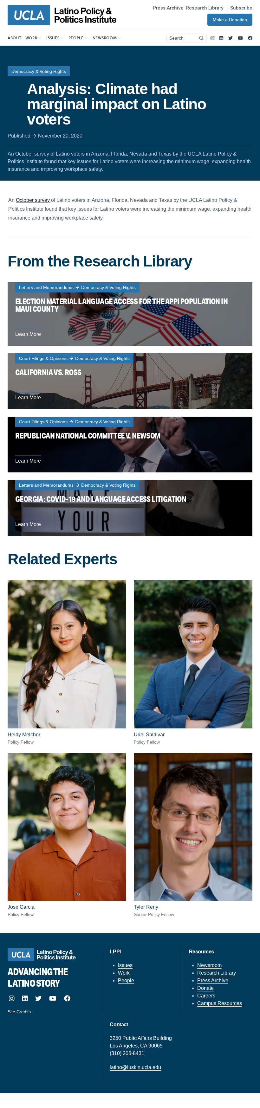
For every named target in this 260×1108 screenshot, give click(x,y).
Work (124, 973)
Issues (125, 965)
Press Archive (168, 7)
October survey (33, 200)
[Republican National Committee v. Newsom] (130, 444)
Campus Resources (219, 1003)
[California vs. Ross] (130, 381)
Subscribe (241, 7)
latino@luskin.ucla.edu (135, 1067)
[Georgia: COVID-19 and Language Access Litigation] (130, 508)
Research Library (205, 7)
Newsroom (209, 965)
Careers (206, 995)
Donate (205, 988)
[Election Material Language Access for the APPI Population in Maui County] (130, 314)
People (126, 980)
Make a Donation (230, 19)
